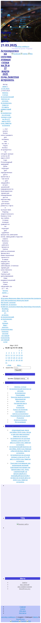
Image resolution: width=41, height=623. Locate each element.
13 (14, 355)
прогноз (5, 327)
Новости (5, 105)
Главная (23, 19)
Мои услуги (20, 401)
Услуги (22, 21)
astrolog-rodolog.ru (22, 46)
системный (5, 340)
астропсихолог (6, 319)
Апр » (19, 365)
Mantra (35, 617)
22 (19, 358)
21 (17, 358)
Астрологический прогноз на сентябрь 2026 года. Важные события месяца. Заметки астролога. (20, 450)
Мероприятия (20, 399)
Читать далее (5, 291)
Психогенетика (6, 329)
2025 (4, 311)
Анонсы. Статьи (5, 94)
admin (4, 86)
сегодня (5, 333)
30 (22, 360)
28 (17, 360)
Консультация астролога (20, 397)
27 (5, 313)
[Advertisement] (22, 501)
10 (6, 355)
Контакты (22, 25)
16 (22, 355)
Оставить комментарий (6, 108)
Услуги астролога (20, 420)
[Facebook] (16, 54)
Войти (24, 582)
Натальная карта (20, 403)
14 (17, 355)
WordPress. (20, 619)
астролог (5, 315)
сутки (5, 342)
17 (6, 358)
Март (5, 325)
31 (6, 363)
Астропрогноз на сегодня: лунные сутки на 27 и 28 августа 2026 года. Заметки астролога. (20, 458)
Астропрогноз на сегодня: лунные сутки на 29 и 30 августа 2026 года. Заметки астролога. (20, 441)
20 (14, 358)
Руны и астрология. (20, 409)
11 (9, 355)
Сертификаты (20, 412)
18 (9, 358)
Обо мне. (22, 23)
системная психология (5, 336)
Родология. (20, 407)
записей (24, 585)
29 (19, 360)
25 (9, 360)
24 (6, 360)
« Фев (9, 365)
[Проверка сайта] (22, 524)
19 (11, 358)
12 (11, 355)
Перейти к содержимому (20, 17)
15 (19, 355)
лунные (5, 323)
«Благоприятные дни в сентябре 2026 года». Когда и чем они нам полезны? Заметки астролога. (20, 433)
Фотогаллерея (20, 422)
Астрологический (7, 317)
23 (22, 358)
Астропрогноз (6, 103)
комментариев (25, 587)
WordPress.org (24, 589)
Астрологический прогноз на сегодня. (7, 99)
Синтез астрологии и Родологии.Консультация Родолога (20, 416)
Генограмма (20, 395)
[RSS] (30, 54)
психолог (5, 331)
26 (7, 311)
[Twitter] (24, 54)
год (5, 321)
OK (18, 370)
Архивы (10, 378)
